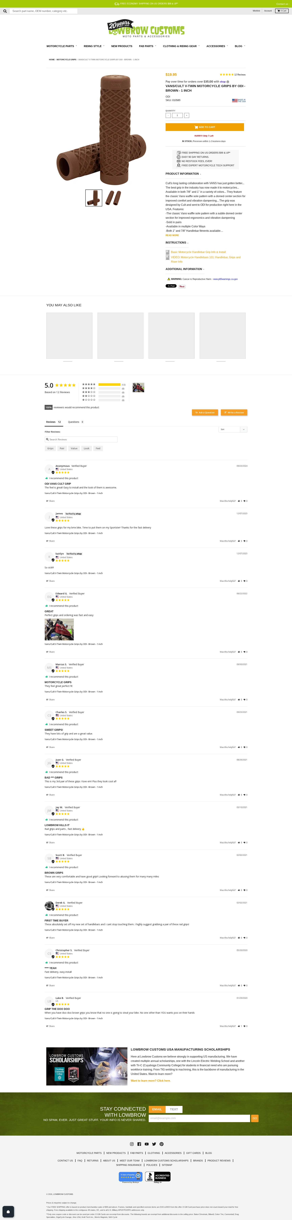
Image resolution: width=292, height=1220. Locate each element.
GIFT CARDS (193, 1153)
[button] (240, 501)
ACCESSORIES (173, 1153)
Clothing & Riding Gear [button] (180, 46)
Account (268, 11)
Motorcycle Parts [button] (61, 46)
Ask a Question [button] (207, 412)
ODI (168, 96)
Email (157, 1109)
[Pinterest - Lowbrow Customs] (162, 1144)
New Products (121, 46)
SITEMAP (167, 1165)
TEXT (174, 1109)
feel (98, 448)
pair (62, 448)
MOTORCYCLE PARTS (89, 1153)
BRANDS (198, 1160)
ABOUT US (109, 1160)
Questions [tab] (73, 421)
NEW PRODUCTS (116, 1153)
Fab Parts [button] (146, 46)
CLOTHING (154, 1153)
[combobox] (43, 11)
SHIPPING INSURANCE (129, 1165)
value (74, 448)
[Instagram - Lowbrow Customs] (132, 1144)
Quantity (170, 111)
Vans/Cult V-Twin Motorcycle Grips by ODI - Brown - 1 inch (74, 493)
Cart (283, 11)
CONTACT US (65, 1160)
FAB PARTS (136, 1153)
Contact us (282, 4)
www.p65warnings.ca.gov (225, 279)
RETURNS (92, 1160)
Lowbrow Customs (63, 1194)
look (86, 448)
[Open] (8, 1211)
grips (50, 448)
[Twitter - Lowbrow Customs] (154, 1144)
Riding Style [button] (93, 46)
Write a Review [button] (236, 412)
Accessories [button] (216, 46)
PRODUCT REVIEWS (219, 1160)
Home (52, 60)
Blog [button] (239, 46)
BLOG (208, 1153)
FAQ (80, 1160)
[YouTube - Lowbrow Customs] (147, 1144)
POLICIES (151, 1165)
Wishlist (256, 11)
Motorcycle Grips (66, 60)
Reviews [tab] (50, 421)
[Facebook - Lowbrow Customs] (139, 1144)
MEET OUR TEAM (130, 1160)
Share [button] (52, 501)
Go (255, 1118)
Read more (172, 235)
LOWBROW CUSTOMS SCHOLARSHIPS (166, 1160)
